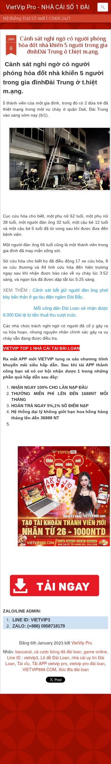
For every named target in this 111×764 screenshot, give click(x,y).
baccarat (23, 652)
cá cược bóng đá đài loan (57, 652)
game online (95, 652)
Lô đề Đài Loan (55, 657)
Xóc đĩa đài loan (74, 669)
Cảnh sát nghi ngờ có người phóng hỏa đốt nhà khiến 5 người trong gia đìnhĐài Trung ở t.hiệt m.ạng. (63, 45)
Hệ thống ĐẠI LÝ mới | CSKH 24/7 (36, 18)
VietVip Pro (81, 643)
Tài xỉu (23, 663)
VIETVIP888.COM (39, 669)
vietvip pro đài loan (87, 663)
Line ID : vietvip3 (22, 657)
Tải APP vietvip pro (49, 663)
